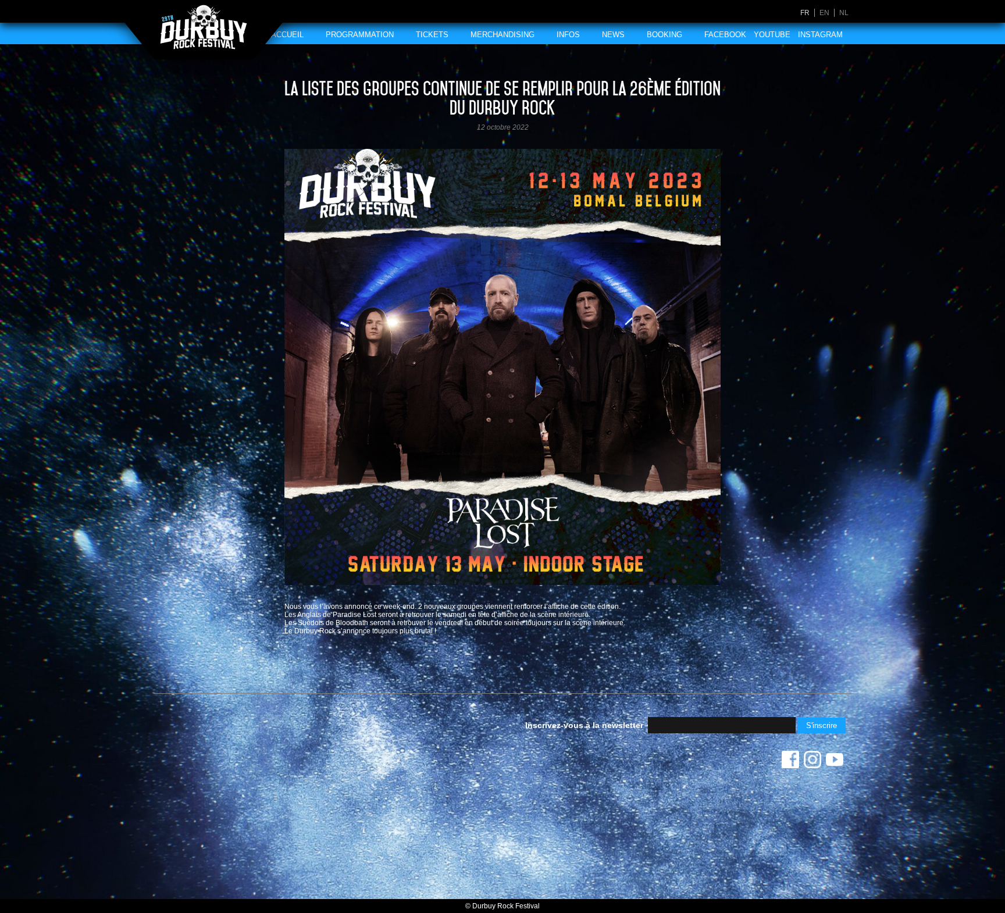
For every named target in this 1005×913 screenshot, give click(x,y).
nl (844, 13)
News (613, 34)
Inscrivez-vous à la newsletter (584, 725)
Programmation (360, 34)
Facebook (725, 34)
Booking (664, 34)
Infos (568, 34)
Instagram (820, 34)
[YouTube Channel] (835, 762)
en (824, 13)
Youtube (772, 34)
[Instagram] (812, 762)
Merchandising (502, 34)
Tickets (432, 34)
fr (805, 13)
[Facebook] (790, 762)
